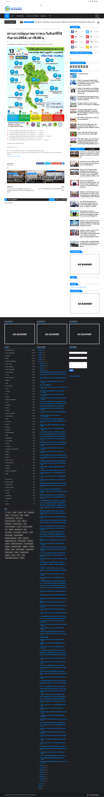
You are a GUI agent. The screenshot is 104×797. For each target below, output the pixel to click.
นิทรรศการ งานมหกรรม (10, 413)
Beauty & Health (9, 377)
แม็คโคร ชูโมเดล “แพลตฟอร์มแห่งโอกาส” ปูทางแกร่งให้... (53, 540)
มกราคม (42, 781)
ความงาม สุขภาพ (9, 386)
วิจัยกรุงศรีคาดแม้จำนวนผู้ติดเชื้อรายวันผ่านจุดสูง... (52, 671)
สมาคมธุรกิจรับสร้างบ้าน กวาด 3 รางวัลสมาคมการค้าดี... (53, 486)
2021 (40, 361)
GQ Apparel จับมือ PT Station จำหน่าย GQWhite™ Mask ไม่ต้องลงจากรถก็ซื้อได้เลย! (88, 104)
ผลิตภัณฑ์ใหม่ (20, 16)
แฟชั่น (7, 473)
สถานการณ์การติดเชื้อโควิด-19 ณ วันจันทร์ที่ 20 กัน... (53, 686)
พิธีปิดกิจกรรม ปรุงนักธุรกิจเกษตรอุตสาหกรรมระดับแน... (52, 602)
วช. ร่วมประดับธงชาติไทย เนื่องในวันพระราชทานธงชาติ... (52, 448)
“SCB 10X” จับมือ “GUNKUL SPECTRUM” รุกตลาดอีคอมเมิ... (53, 712)
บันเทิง (7, 418)
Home (8, 29)
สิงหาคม (42, 765)
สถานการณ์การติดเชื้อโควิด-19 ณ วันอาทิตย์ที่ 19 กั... (53, 722)
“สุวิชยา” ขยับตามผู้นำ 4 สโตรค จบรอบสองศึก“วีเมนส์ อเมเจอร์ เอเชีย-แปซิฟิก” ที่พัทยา (87, 133)
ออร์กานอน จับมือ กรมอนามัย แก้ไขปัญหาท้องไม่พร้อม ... (53, 523)
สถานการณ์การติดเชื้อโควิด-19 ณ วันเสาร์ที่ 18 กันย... (53, 755)
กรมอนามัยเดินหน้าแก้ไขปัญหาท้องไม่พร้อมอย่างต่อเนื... (52, 609)
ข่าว (12, 16)
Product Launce (10, 487)
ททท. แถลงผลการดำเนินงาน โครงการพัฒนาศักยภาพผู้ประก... (53, 559)
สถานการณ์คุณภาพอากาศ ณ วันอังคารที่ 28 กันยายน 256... (53, 445)
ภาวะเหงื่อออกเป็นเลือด (82, 74)
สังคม (7, 383)
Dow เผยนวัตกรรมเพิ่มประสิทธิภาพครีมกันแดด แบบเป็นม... (53, 729)
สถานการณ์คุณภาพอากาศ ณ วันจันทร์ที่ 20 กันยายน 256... (53, 691)
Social (7, 375)
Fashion (8, 468)
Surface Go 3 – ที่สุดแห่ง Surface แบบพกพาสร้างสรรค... (53, 513)
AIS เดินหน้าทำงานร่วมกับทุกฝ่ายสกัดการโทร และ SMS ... (52, 574)
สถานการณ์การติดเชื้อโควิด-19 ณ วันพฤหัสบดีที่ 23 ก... (53, 583)
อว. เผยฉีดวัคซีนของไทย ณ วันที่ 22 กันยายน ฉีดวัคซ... (53, 616)
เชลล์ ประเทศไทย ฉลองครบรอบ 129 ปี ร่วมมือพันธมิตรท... (52, 628)
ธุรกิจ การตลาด (9, 364)
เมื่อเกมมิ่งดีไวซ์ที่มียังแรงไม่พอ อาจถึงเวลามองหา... (52, 511)
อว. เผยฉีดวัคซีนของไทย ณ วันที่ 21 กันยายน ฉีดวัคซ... (53, 650)
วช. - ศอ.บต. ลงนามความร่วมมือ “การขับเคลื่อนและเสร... (53, 476)
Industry (8, 427)
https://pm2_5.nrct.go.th (14, 156)
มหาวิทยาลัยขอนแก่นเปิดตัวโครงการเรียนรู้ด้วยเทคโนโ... (52, 480)
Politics (8, 490)
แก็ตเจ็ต (7, 454)
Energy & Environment (11, 471)
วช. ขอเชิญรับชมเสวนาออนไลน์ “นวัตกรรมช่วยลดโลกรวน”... (53, 458)
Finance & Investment (11, 399)
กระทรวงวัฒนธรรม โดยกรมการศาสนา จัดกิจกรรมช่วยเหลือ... (53, 387)
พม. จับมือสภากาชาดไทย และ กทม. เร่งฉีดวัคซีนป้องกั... (53, 442)
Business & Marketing (11, 361)
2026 (40, 350)
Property (8, 429)
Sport (7, 388)
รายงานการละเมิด (74, 376)
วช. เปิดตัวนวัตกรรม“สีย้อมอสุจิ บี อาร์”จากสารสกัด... (53, 470)
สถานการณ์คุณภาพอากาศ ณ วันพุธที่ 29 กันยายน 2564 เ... (52, 408)
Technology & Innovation (12, 449)
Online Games (9, 484)
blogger (52, 199)
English (8, 1)
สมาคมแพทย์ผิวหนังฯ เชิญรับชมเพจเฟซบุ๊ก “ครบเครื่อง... (52, 758)
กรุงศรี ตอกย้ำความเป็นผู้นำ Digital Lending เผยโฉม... (52, 467)
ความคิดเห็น (92, 149)
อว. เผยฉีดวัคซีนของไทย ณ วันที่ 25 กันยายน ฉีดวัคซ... (53, 500)
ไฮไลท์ (7, 358)
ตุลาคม (42, 368)
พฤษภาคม (42, 772)
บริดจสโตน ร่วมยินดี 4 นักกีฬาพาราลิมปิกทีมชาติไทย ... (53, 505)
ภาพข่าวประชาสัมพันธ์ (32, 16)
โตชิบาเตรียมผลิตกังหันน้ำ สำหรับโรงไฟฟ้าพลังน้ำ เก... (53, 696)
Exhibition (8, 405)
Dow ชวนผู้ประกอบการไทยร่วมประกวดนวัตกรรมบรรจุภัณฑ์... (53, 606)
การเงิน (7, 402)
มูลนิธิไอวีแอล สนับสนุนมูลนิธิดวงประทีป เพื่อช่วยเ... (52, 495)
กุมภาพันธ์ (42, 779)
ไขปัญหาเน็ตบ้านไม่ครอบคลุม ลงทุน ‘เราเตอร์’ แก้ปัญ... (53, 688)
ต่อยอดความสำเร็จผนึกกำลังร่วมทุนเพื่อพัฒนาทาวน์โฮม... (52, 643)
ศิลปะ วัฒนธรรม (9, 479)
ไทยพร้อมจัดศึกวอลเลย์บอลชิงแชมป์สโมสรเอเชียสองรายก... (53, 599)
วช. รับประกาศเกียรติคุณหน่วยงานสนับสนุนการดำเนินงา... (53, 374)
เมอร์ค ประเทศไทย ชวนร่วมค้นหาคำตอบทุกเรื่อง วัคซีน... (52, 640)
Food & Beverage (10, 432)
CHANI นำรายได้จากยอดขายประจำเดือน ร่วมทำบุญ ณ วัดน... (53, 492)
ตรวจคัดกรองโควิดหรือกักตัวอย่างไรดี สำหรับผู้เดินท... (53, 461)
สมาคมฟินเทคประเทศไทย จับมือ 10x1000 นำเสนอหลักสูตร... (52, 716)
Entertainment (9, 416)
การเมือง (7, 493)
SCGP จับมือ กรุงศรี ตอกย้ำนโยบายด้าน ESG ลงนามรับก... (52, 452)
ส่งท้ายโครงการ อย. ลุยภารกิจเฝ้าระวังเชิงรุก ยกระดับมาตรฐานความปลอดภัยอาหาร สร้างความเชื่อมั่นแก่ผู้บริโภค (35, 178)
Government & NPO (90, 22)
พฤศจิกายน (43, 365)
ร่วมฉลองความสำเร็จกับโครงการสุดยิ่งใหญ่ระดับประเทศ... (52, 544)
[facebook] (88, 1)
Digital (7, 424)
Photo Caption (9, 372)
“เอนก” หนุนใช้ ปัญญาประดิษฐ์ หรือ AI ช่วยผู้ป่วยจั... (52, 436)
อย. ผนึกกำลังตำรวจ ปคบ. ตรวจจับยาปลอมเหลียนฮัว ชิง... (52, 658)
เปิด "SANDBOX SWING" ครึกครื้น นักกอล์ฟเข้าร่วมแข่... (53, 565)
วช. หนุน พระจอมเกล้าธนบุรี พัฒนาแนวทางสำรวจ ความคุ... (52, 382)
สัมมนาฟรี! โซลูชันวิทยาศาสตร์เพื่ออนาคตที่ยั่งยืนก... (53, 699)
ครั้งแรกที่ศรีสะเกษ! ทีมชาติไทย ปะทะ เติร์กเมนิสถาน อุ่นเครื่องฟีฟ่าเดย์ (88, 118)
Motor (7, 408)
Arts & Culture (9, 460)
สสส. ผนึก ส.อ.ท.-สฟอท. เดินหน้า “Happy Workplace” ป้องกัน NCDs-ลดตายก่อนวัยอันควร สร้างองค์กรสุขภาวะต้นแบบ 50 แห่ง (49, 22)
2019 (40, 786)
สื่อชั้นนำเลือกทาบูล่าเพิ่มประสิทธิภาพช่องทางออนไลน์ (53, 483)
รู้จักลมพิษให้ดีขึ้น (44, 637)
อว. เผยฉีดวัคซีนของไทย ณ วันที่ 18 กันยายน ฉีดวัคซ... (53, 746)
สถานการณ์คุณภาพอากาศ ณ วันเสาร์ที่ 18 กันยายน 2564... (52, 752)
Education (8, 421)
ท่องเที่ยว (7, 397)
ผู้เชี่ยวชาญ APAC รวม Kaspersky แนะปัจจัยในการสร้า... (53, 749)
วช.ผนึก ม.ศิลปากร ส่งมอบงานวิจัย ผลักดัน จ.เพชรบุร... (53, 585)
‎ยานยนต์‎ (7, 410)
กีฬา (6, 394)
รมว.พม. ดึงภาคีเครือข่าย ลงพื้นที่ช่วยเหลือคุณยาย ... (52, 419)
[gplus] (97, 1)
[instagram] (95, 1)
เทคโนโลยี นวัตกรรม (10, 462)
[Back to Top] (99, 795)
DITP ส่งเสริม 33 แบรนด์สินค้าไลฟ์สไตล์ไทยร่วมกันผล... (52, 537)
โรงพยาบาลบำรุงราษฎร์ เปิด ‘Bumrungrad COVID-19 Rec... (53, 624)
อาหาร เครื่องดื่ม (9, 441)
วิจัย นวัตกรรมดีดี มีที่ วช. (46, 385)
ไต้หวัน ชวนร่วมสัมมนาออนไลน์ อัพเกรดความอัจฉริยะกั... (53, 570)
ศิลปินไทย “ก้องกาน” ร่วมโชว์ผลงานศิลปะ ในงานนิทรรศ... (52, 708)
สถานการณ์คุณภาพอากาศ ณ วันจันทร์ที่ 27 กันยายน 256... (52, 473)
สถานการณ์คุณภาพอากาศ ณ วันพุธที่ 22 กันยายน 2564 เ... (52, 621)
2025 (40, 352)
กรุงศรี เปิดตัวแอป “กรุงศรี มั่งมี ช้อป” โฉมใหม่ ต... (52, 562)
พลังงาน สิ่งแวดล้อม (9, 482)
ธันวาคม (42, 363)
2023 (40, 357)
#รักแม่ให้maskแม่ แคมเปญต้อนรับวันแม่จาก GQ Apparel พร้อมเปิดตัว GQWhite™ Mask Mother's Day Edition (88, 98)
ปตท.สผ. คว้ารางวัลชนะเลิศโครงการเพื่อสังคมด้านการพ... (53, 421)
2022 (40, 359)
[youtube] (93, 1)
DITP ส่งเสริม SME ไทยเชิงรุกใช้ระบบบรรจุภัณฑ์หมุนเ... (53, 655)
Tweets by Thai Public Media (78, 287)
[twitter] (90, 1)
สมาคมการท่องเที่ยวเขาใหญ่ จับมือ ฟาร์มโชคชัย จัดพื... (53, 520)
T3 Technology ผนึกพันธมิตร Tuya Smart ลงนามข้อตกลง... (53, 762)
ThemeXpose (13, 794)
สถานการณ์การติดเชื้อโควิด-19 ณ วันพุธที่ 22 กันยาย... (53, 618)
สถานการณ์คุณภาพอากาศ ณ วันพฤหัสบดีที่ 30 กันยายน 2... (53, 378)
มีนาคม (42, 777)
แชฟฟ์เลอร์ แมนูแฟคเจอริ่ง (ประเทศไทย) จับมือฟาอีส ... (53, 591)
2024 (40, 355)
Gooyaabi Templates (30, 794)
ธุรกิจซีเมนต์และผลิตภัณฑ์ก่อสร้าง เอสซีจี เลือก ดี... (52, 406)
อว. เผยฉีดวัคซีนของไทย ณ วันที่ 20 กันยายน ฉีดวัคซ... (53, 680)
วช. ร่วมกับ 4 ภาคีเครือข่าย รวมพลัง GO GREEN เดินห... (53, 412)
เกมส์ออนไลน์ (8, 498)
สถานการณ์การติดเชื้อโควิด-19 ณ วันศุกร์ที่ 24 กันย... (53, 553)
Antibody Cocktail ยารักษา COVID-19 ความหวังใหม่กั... (53, 549)
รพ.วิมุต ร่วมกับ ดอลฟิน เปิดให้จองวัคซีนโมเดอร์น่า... (53, 631)
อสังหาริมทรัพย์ (8, 438)
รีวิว (50, 16)
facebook (63, 199)
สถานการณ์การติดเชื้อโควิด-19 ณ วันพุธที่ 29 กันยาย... (53, 401)
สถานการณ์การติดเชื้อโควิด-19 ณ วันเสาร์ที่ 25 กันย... (53, 526)
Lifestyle (8, 457)
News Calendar (9, 366)
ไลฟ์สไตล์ (8, 465)
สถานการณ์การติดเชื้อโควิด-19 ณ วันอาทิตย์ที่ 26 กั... (53, 503)
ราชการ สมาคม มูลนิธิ (15, 29)
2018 (40, 788)
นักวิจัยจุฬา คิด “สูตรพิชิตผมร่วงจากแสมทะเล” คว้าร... (53, 652)
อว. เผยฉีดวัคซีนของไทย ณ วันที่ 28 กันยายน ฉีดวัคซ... (53, 432)
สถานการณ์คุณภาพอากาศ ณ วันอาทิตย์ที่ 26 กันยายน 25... (53, 508)
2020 (40, 784)
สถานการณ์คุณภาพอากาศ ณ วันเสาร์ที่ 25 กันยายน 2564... (52, 528)
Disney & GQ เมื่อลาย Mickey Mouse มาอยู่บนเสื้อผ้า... (52, 425)
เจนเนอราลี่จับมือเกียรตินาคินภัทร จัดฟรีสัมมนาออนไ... (53, 455)
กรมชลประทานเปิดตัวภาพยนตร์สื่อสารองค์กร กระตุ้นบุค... (52, 739)
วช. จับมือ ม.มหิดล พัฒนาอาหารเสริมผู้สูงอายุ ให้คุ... (52, 694)
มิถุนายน (42, 770)
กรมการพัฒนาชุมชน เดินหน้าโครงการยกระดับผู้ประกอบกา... (52, 391)
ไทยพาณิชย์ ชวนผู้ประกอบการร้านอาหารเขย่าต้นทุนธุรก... (53, 683)
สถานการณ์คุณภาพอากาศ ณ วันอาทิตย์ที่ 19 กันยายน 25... (53, 725)
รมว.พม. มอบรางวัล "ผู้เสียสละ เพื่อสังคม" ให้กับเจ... (52, 532)
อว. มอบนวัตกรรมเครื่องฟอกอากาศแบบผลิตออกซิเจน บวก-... (53, 439)
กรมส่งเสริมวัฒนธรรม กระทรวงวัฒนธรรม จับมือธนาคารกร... (52, 395)
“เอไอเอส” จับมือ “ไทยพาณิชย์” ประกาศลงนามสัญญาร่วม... (53, 634)
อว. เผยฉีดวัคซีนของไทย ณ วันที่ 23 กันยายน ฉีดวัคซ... (53, 581)
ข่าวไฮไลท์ (77, 149)
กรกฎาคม (42, 768)
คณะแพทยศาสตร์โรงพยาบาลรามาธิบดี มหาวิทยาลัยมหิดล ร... (53, 398)
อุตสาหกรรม (8, 446)
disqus (57, 199)
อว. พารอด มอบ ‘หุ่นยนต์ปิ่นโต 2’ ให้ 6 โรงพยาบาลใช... (53, 404)
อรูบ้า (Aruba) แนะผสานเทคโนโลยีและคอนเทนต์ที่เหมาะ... (53, 668)
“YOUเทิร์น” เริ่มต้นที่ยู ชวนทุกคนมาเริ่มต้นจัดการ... (52, 665)
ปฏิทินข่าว (43, 16)
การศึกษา (7, 443)
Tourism (8, 391)
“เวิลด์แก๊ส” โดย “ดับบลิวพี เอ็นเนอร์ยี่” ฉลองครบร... (53, 568)
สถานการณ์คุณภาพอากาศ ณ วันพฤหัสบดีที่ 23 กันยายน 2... (53, 588)
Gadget (7, 451)
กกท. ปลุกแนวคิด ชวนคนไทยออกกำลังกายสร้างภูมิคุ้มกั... (53, 736)
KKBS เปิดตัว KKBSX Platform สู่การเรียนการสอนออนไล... (53, 719)
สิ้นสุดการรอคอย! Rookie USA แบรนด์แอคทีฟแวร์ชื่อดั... (53, 674)
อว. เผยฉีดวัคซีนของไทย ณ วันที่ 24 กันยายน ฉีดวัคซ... (53, 547)
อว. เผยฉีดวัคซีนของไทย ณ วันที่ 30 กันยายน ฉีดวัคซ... (53, 372)
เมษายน (42, 774)
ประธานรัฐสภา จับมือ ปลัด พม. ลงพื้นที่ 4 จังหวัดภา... (53, 534)
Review (7, 504)
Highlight (8, 355)
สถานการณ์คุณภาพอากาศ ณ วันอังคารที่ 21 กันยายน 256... (53, 662)
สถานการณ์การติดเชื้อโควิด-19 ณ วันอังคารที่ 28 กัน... (53, 434)
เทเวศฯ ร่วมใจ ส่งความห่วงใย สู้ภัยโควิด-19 (50, 489)
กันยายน (42, 370)
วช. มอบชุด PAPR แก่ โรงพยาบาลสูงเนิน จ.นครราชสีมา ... (50, 416)
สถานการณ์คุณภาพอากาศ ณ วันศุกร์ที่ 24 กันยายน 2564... (52, 555)
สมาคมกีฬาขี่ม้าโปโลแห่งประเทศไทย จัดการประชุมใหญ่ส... (52, 732)
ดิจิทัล (7, 435)
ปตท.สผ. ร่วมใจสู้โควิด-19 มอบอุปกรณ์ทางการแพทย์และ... (52, 701)
